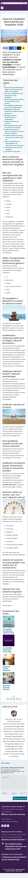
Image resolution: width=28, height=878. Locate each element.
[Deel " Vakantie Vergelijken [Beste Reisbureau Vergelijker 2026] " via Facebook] (7, 699)
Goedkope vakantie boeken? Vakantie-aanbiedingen (11, 117)
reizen (7, 763)
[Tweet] (19, 48)
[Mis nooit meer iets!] (23, 48)
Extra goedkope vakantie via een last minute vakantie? (13, 126)
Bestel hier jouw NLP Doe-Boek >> (13, 839)
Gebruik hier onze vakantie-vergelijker (13, 148)
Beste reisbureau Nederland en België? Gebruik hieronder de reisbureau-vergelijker (14, 89)
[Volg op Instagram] (2, 826)
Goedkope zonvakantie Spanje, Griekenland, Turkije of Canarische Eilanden (14, 131)
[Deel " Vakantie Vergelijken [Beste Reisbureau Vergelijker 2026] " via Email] (20, 699)
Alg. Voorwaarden (20, 869)
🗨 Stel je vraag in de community (13, 814)
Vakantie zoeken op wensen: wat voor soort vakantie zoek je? (14, 137)
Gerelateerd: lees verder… (13, 151)
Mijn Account (19, 870)
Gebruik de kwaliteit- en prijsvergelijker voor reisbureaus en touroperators (14, 143)
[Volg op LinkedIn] (5, 826)
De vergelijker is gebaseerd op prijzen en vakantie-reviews (14, 106)
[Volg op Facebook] (8, 826)
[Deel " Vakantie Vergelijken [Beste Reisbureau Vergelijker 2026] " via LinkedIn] (17, 699)
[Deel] (11, 48)
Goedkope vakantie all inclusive (11, 122)
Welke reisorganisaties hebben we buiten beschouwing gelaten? (14, 101)
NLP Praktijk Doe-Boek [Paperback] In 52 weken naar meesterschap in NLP (16, 846)
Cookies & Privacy (10, 870)
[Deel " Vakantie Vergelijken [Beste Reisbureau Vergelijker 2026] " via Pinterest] (14, 699)
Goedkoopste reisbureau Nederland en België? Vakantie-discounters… (14, 111)
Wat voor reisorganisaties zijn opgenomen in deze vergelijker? (14, 95)
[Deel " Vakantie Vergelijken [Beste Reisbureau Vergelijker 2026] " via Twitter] (10, 699)
